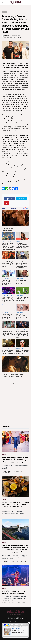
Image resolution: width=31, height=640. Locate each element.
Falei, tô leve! (20, 617)
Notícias (4, 12)
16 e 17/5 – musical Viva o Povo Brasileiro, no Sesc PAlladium (14, 592)
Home (11, 622)
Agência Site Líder (19, 618)
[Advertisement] (15, 405)
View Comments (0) (15, 383)
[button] (2, 2)
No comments (19, 37)
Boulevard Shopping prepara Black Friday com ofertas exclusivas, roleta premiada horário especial (15, 460)
